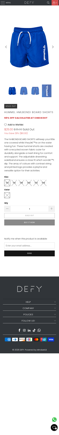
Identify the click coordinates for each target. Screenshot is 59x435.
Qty (6, 203)
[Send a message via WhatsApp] (54, 419)
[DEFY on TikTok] (34, 330)
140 (28, 183)
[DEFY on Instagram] (24, 330)
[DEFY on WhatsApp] (39, 330)
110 (7, 183)
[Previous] (6, 47)
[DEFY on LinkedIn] (29, 330)
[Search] (48, 2)
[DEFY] (29, 2)
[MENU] (1, 2)
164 (43, 183)
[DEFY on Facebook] (20, 330)
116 (14, 183)
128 (21, 183)
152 (36, 183)
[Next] (52, 47)
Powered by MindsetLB (36, 349)
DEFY (22, 349)
